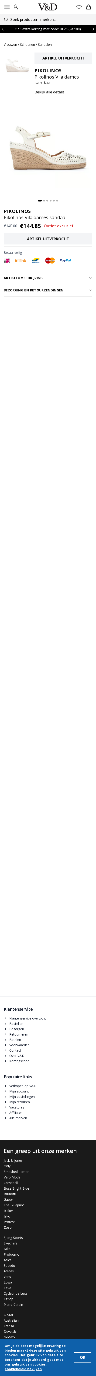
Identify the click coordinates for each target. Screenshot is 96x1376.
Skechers (10, 1243)
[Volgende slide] (93, 29)
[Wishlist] (79, 7)
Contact (15, 1050)
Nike (7, 1249)
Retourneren (18, 1034)
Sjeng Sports (13, 1237)
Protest (9, 1222)
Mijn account (19, 1091)
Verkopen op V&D (22, 1086)
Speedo (9, 1265)
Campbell (11, 1183)
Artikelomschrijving (23, 278)
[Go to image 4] (50, 200)
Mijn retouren (19, 1102)
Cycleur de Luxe (15, 1293)
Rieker (8, 1210)
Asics (7, 1260)
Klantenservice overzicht (27, 1018)
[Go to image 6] (57, 200)
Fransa (9, 1326)
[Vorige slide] (3, 29)
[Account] (16, 7)
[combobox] (48, 19)
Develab (10, 1331)
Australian (11, 1320)
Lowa (8, 1282)
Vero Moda (12, 1177)
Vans (7, 1276)
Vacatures (16, 1107)
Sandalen (45, 44)
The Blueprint (14, 1205)
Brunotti (10, 1194)
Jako (7, 1216)
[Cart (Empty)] (88, 7)
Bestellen (16, 1023)
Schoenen (27, 44)
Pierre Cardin (13, 1304)
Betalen (15, 1039)
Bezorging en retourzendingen (34, 290)
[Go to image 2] (44, 200)
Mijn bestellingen (22, 1096)
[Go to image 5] (54, 200)
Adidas (9, 1271)
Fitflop (8, 1299)
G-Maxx (9, 1337)
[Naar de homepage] (47, 7)
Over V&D (16, 1055)
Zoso (8, 1227)
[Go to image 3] (47, 200)
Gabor (8, 1199)
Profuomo (11, 1254)
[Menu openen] (7, 7)
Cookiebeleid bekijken (23, 1369)
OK (82, 1357)
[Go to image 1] (40, 200)
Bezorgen (16, 1029)
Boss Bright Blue (16, 1188)
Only (7, 1166)
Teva (7, 1288)
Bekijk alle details (49, 92)
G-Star (8, 1315)
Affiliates (15, 1112)
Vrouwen (10, 44)
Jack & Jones (13, 1160)
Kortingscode (19, 1061)
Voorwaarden (19, 1045)
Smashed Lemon (16, 1171)
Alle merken (18, 1118)
